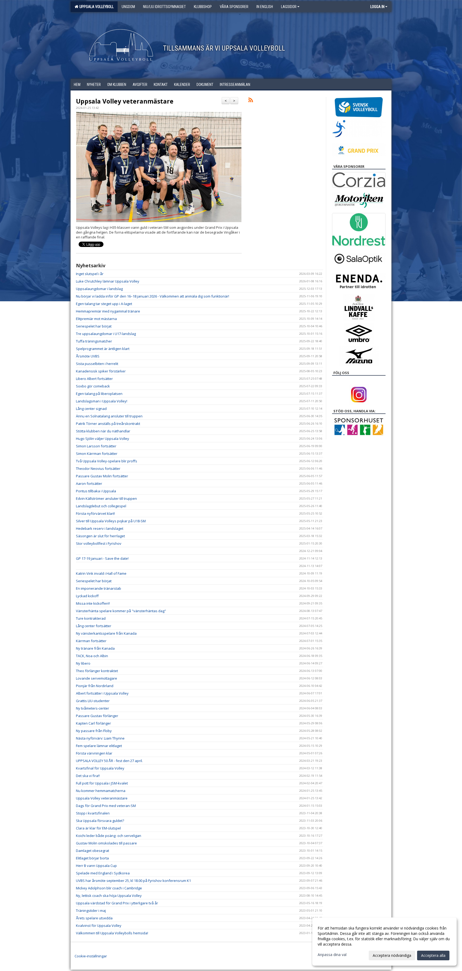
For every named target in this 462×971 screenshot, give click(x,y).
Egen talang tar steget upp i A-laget (104, 303)
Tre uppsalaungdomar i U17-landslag (106, 333)
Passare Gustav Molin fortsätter (102, 476)
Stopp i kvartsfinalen (93, 813)
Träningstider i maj (91, 910)
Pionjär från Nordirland (94, 685)
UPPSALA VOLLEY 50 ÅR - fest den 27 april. (109, 760)
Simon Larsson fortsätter (96, 446)
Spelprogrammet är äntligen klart (102, 348)
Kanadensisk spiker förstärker (101, 371)
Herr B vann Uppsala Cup (96, 865)
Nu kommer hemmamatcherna (100, 790)
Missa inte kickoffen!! (93, 603)
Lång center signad (91, 408)
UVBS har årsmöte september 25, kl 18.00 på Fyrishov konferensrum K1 (133, 880)
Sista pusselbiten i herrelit (97, 363)
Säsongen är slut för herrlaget (100, 536)
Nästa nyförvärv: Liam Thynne (100, 738)
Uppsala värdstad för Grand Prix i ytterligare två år (117, 903)
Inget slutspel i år (89, 273)
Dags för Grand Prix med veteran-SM (106, 805)
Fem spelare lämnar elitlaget (99, 745)
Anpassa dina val (332, 954)
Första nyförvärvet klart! (95, 513)
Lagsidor (289, 7)
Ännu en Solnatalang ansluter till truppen (109, 416)
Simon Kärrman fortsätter (96, 453)
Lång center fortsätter (93, 625)
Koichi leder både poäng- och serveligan (108, 835)
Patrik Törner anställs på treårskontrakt (108, 423)
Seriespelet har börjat (93, 326)
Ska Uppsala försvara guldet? (100, 820)
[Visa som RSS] (250, 100)
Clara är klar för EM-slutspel (98, 828)
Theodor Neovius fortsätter (98, 468)
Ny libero (83, 663)
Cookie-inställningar (91, 956)
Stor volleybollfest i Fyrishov (98, 543)
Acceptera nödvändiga (392, 955)
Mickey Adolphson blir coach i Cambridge (109, 888)
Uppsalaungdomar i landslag (99, 288)
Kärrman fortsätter (91, 640)
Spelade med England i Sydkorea (103, 873)
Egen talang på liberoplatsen (99, 393)
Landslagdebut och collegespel (101, 506)
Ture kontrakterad (91, 618)
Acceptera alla (433, 955)
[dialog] (384, 941)
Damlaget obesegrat (92, 850)
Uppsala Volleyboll (96, 7)
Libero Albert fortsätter (94, 378)
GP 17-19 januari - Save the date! (102, 558)
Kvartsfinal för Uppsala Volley (100, 768)
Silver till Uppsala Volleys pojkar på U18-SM (111, 521)
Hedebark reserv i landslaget (99, 528)
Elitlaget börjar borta (92, 858)
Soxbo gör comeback (93, 386)
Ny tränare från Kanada (95, 648)
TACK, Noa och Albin (92, 655)
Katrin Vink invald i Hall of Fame (101, 573)
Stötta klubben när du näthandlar (103, 431)
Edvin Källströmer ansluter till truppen (106, 498)
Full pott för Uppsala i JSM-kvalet (102, 783)
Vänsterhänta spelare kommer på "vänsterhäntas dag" (121, 610)
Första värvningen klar (94, 753)
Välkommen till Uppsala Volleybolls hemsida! (112, 933)
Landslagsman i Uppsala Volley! (101, 401)
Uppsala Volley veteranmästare (125, 101)
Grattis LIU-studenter (93, 700)
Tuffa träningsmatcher (94, 341)
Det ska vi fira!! (88, 775)
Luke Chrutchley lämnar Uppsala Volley (107, 281)
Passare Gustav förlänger (97, 715)
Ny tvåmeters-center (92, 708)
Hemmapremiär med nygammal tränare (108, 311)
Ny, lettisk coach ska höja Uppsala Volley (109, 895)
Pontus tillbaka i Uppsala (96, 491)
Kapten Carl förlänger (93, 723)
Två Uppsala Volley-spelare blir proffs (106, 461)
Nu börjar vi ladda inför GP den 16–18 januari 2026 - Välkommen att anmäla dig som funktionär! (152, 296)
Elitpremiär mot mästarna (96, 318)
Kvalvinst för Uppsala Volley (98, 925)
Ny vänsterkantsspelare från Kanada (106, 633)
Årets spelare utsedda (94, 918)
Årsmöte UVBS (87, 356)
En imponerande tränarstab (98, 588)
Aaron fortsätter (89, 483)
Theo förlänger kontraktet (97, 670)
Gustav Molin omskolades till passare (106, 843)
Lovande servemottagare (96, 678)
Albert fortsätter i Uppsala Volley (102, 693)
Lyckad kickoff (87, 595)
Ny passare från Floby (94, 730)
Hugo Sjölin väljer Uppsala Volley (102, 438)
